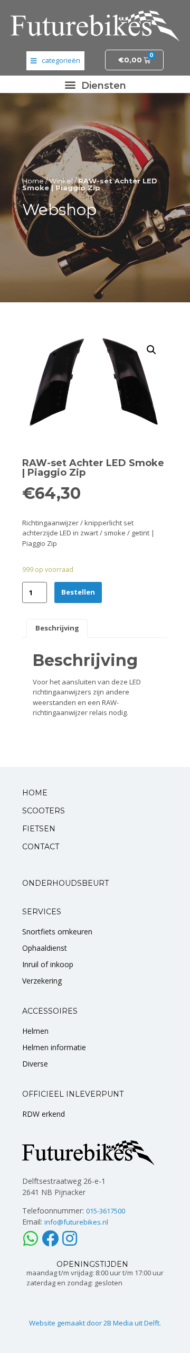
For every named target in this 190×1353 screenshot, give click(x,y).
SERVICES (41, 911)
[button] (95, 84)
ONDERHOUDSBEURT (65, 883)
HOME (35, 793)
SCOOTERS (43, 810)
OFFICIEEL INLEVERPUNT (73, 1094)
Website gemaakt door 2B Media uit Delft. (95, 1323)
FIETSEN (38, 828)
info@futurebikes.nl (76, 1222)
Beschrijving (57, 628)
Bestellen (78, 592)
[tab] (57, 628)
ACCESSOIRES (50, 1011)
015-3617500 (105, 1211)
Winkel (61, 181)
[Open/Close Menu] (55, 60)
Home (33, 181)
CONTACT (40, 846)
